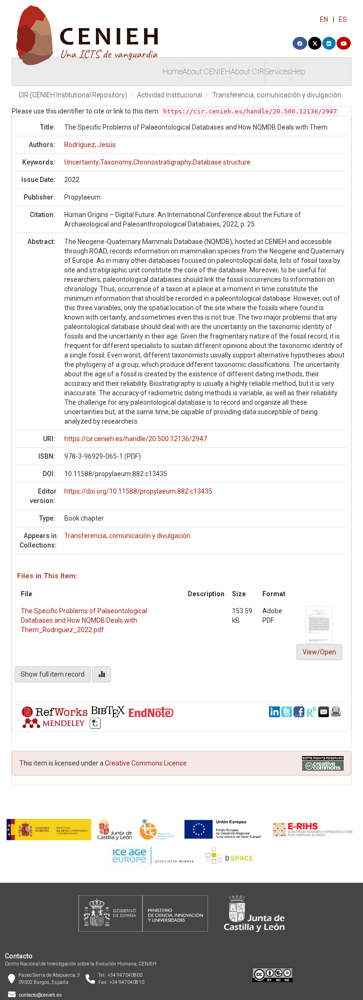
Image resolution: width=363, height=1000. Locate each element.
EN (324, 19)
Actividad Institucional (169, 95)
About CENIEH (206, 71)
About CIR (247, 71)
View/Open (319, 652)
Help (298, 71)
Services (278, 71)
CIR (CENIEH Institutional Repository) (72, 95)
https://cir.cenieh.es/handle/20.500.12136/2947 (135, 439)
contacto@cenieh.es (40, 995)
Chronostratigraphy (162, 162)
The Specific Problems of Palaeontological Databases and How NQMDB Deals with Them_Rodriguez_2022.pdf (84, 620)
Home (172, 71)
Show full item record (53, 674)
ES (343, 19)
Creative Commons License (146, 763)
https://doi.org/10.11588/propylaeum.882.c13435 (138, 491)
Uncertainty (81, 162)
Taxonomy (116, 162)
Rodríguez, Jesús (90, 144)
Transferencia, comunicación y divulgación (276, 95)
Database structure (222, 162)
